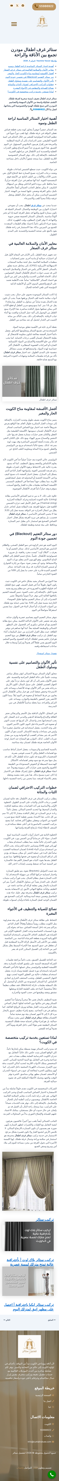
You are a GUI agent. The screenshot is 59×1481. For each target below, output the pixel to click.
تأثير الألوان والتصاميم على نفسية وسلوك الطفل (31, 80)
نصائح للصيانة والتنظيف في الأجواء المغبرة (33, 88)
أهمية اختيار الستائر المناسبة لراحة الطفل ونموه (31, 66)
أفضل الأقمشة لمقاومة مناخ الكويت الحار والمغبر (30, 73)
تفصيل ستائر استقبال (46, 653)
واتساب (20, 1467)
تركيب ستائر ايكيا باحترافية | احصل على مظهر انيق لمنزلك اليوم (29, 1307)
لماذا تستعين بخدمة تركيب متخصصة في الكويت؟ (31, 91)
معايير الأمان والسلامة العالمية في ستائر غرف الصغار (28, 69)
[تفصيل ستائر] (42, 22)
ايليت (35, 1467)
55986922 (46, 6)
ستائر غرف (36, 205)
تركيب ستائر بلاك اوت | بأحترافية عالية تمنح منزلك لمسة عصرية (30, 1262)
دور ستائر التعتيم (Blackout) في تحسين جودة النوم (29, 77)
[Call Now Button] (52, 1474)
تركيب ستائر (45, 1219)
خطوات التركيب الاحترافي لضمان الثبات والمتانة (31, 84)
